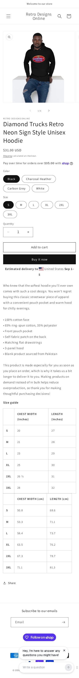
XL (47, 205)
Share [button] (12, 583)
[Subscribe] (63, 622)
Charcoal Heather (38, 179)
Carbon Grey (16, 188)
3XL (10, 214)
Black (11, 179)
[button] (8, 16)
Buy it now (40, 259)
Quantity (8, 224)
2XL (61, 205)
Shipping (7, 155)
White (40, 188)
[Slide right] (49, 110)
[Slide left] (30, 110)
